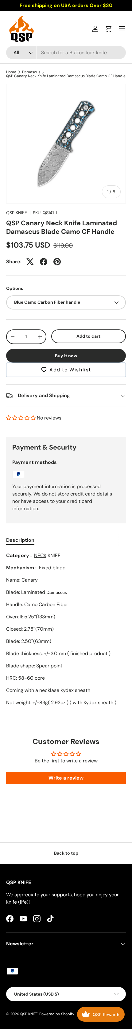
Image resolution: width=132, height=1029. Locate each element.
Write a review (66, 778)
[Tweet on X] (30, 261)
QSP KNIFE (16, 212)
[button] (108, 29)
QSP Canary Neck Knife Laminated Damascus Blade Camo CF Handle (66, 76)
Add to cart (88, 336)
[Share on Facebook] (43, 261)
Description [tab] (20, 540)
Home (11, 72)
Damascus (31, 72)
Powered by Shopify (56, 1014)
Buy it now (66, 356)
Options (14, 288)
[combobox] (66, 52)
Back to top (66, 853)
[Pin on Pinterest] (57, 261)
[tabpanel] (66, 629)
